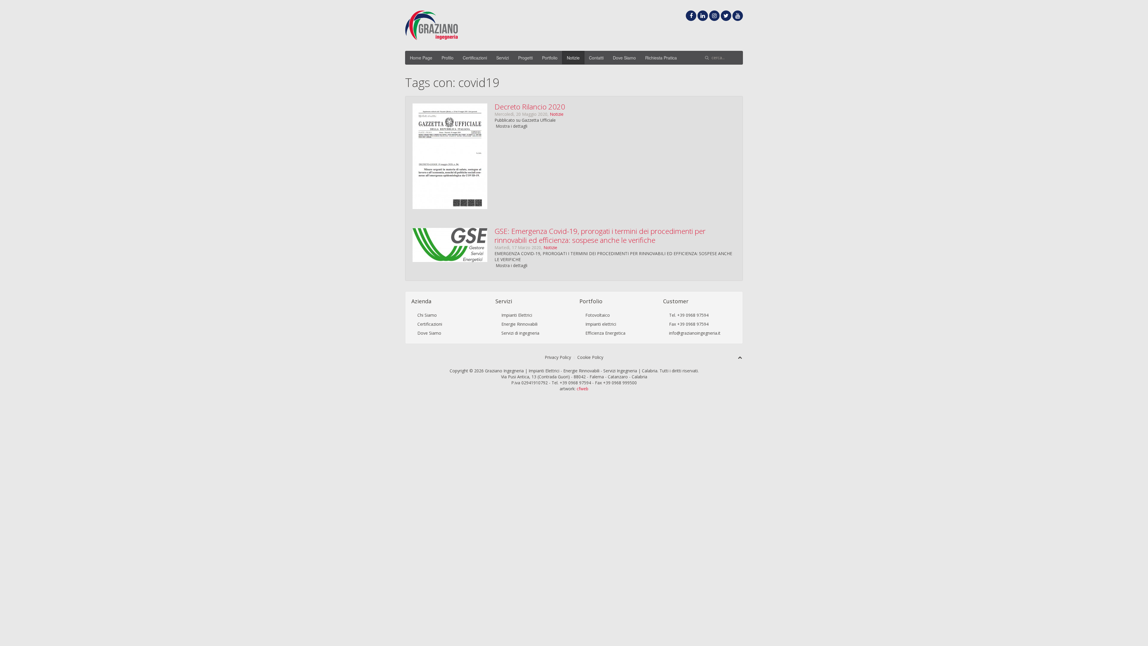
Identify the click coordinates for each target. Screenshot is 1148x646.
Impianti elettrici (600, 324)
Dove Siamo (624, 58)
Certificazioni (475, 58)
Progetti (525, 58)
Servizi (502, 58)
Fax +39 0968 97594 (689, 324)
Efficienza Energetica (605, 333)
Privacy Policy (558, 357)
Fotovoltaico (597, 315)
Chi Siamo (427, 315)
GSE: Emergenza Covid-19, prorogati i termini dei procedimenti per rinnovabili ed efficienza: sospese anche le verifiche (600, 235)
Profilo (448, 58)
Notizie (573, 58)
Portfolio (550, 58)
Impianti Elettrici (516, 315)
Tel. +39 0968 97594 (689, 315)
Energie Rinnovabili (519, 324)
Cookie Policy (590, 357)
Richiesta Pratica (661, 58)
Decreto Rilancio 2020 (529, 107)
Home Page (421, 58)
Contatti (596, 58)
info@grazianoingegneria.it (694, 333)
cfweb (582, 388)
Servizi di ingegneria (520, 333)
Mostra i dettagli (511, 126)
